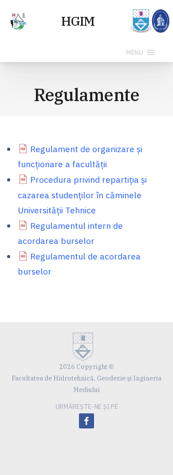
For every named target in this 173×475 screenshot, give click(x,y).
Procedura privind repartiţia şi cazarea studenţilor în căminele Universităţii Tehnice (82, 195)
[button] (134, 52)
